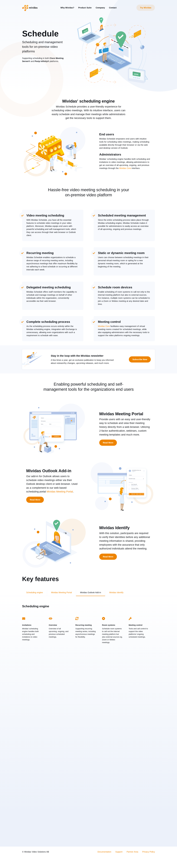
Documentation (104, 852)
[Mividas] (40, 7)
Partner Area (132, 852)
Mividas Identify (116, 592)
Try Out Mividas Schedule (121, 830)
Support (119, 852)
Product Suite (85, 8)
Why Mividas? (67, 8)
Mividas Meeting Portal (60, 491)
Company (100, 8)
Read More (108, 443)
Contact (113, 8)
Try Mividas (145, 8)
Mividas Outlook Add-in (90, 592)
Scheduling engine (34, 592)
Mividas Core (125, 168)
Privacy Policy (148, 852)
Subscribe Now (139, 359)
